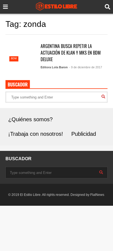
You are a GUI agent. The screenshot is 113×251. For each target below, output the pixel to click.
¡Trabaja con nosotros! (35, 134)
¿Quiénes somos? (30, 119)
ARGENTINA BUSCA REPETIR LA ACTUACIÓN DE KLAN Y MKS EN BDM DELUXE (71, 53)
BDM (14, 58)
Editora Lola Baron (54, 67)
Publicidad (83, 134)
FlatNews (97, 195)
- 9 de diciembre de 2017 (85, 67)
